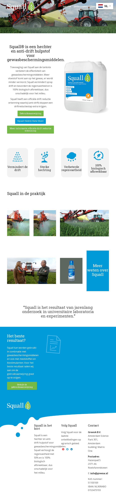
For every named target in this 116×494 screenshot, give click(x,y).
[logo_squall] (21, 6)
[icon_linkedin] (71, 449)
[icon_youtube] (63, 449)
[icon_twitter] (67, 449)
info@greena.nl (99, 473)
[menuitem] (67, 6)
